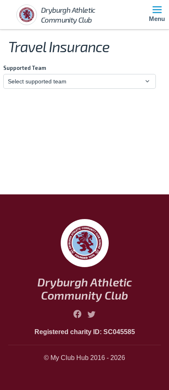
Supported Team (24, 68)
